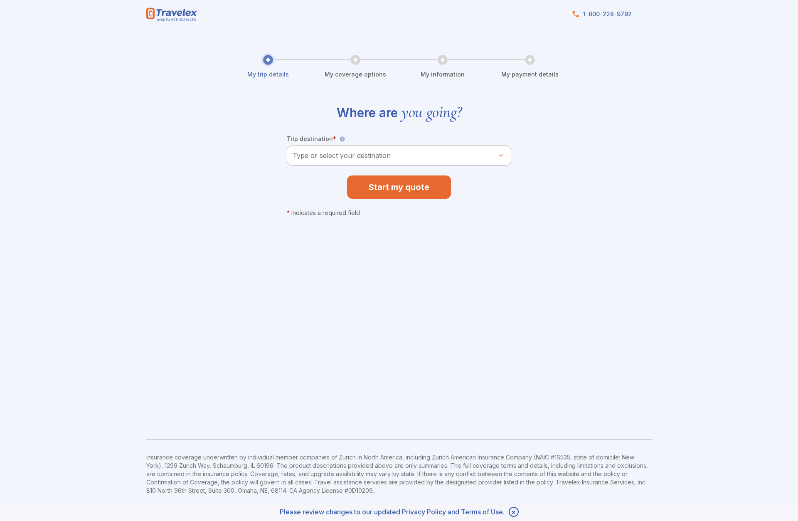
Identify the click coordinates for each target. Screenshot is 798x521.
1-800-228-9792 (607, 13)
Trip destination (311, 138)
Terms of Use (482, 512)
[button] (342, 139)
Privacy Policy (424, 512)
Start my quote (399, 187)
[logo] (171, 14)
